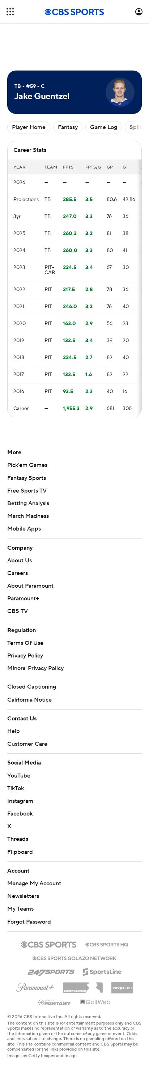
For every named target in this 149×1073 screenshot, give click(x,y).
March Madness (28, 516)
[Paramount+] (35, 985)
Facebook (20, 813)
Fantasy (68, 127)
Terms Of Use (25, 643)
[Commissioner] (83, 985)
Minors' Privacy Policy (35, 668)
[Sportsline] (102, 970)
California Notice (29, 699)
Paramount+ (23, 598)
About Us (19, 560)
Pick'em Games (27, 465)
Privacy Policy (25, 655)
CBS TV (17, 611)
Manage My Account (34, 883)
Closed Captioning (31, 686)
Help (13, 731)
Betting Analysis (28, 503)
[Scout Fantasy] (55, 1002)
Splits (136, 127)
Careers (17, 573)
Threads (17, 839)
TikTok (15, 788)
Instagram (20, 801)
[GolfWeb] (95, 1002)
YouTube (18, 775)
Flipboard (20, 852)
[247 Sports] (50, 970)
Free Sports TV (27, 490)
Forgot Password (29, 921)
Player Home (29, 127)
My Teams (20, 908)
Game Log (103, 127)
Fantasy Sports (26, 478)
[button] (10, 12)
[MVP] (122, 984)
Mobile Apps (24, 528)
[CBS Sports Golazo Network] (74, 957)
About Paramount (30, 585)
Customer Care (27, 744)
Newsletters (23, 896)
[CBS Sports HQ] (106, 944)
